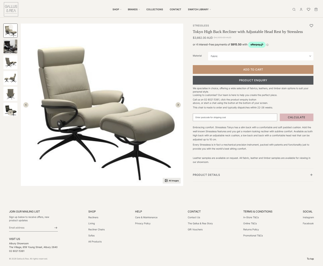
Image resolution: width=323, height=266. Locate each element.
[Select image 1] (10, 31)
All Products (95, 241)
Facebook (308, 223)
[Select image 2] (10, 46)
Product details (206, 174)
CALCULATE (296, 117)
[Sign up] (56, 228)
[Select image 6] (10, 110)
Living (91, 223)
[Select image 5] (10, 94)
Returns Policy (251, 229)
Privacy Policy (143, 223)
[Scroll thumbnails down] (10, 112)
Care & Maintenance (146, 217)
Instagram (308, 217)
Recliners (93, 217)
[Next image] (178, 104)
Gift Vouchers (195, 229)
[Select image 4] (10, 78)
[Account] (301, 9)
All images (174, 180)
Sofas (91, 235)
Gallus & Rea (23, 258)
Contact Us (194, 217)
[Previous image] (25, 104)
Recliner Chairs (96, 229)
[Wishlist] (308, 9)
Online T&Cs (250, 223)
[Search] (294, 9)
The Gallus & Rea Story (200, 223)
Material (197, 55)
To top (310, 258)
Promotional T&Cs (253, 235)
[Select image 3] (10, 62)
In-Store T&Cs (251, 217)
